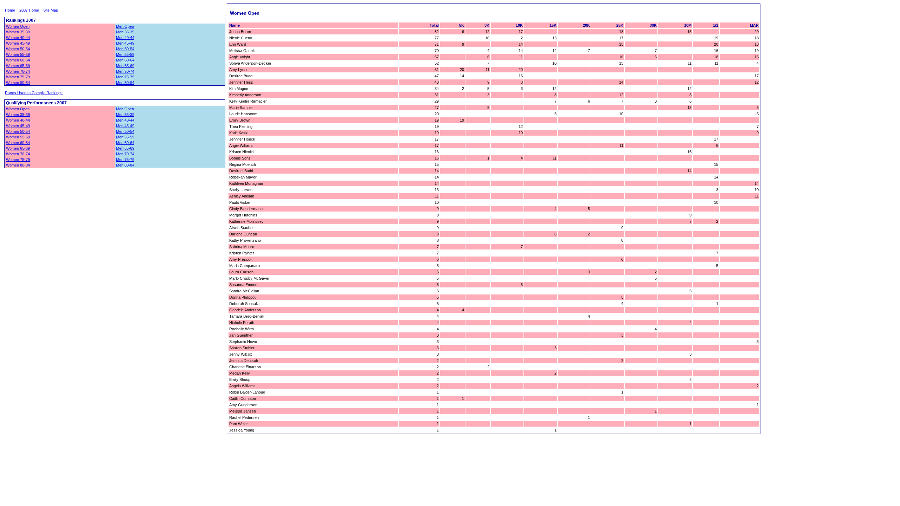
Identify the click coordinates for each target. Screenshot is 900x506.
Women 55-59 (18, 54)
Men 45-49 (125, 43)
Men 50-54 (125, 49)
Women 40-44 (18, 37)
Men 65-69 (125, 66)
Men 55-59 (125, 54)
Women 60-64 (18, 60)
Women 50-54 (18, 49)
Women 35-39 (18, 32)
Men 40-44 (125, 37)
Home (10, 10)
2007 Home (29, 10)
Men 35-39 (125, 32)
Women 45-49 (18, 43)
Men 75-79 (125, 77)
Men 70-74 (125, 71)
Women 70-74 (18, 71)
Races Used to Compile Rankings (34, 93)
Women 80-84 (18, 82)
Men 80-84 (125, 82)
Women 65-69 (18, 66)
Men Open (125, 26)
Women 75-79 (18, 77)
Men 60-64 (125, 60)
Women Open (18, 26)
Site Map (50, 10)
